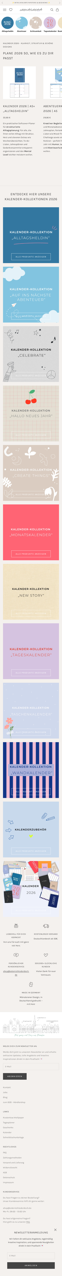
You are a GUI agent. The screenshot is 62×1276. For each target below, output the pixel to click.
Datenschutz (9, 1177)
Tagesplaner (8, 1122)
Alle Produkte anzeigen (31, 257)
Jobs (5, 1092)
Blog (5, 1097)
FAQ (4, 1152)
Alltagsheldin (7, 31)
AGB (5, 1172)
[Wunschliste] (10, 9)
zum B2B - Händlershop (14, 1102)
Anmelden (31, 1265)
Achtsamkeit (35, 31)
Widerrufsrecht (10, 1167)
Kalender (7, 1132)
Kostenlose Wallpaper (13, 1117)
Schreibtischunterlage (13, 1137)
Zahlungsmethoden (12, 1157)
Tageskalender (50, 31)
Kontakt (7, 1087)
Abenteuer (21, 31)
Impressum (8, 1182)
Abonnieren (14, 1076)
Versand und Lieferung (13, 1162)
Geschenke (8, 1127)
